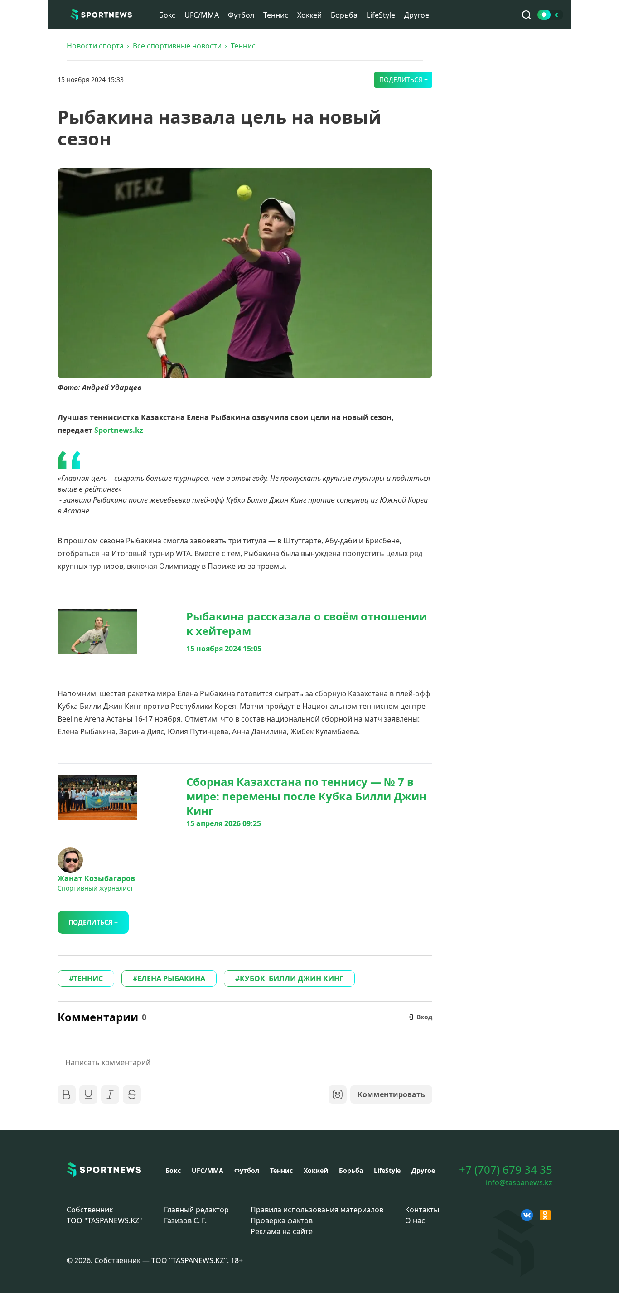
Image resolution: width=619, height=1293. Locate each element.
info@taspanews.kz (519, 1182)
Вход (424, 1016)
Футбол (241, 15)
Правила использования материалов (317, 1210)
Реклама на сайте (282, 1231)
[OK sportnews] (545, 1215)
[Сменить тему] (550, 15)
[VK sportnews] (527, 1215)
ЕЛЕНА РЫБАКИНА (171, 978)
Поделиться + (403, 79)
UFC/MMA (201, 15)
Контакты (422, 1210)
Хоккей (309, 15)
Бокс (167, 15)
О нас (415, 1220)
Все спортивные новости (177, 46)
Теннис (275, 15)
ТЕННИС (88, 978)
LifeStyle (381, 15)
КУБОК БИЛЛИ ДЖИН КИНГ (291, 978)
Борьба (344, 15)
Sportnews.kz (118, 430)
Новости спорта (95, 46)
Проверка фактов (282, 1220)
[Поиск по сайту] (526, 15)
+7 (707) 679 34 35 (505, 1169)
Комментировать (391, 1094)
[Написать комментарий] (245, 1063)
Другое (416, 15)
